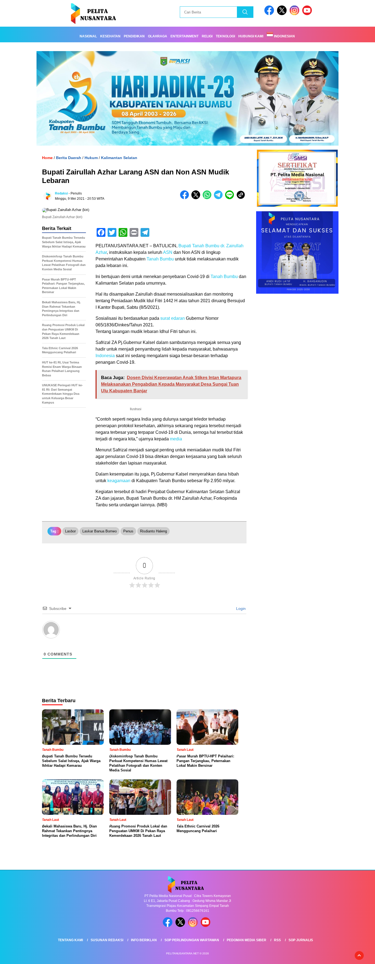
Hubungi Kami (250, 36)
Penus (128, 531)
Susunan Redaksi (107, 940)
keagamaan (118, 480)
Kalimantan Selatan (119, 157)
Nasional (88, 36)
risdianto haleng (153, 531)
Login (240, 608)
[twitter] (283, 14)
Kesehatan (110, 36)
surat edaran (172, 318)
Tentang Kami (70, 940)
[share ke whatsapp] (208, 198)
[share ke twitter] (197, 198)
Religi (207, 36)
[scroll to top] (359, 955)
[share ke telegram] (219, 198)
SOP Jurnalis (301, 940)
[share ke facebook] (185, 198)
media (176, 439)
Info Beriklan (144, 940)
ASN (167, 252)
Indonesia (105, 355)
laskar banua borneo (99, 531)
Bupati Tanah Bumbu (198, 245)
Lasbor (70, 531)
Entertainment (184, 36)
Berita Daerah (68, 157)
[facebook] (270, 14)
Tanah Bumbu (160, 259)
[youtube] (308, 14)
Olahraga (157, 36)
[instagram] (295, 14)
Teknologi (225, 36)
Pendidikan (134, 36)
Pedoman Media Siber (246, 940)
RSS (277, 940)
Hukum (91, 157)
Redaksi (61, 193)
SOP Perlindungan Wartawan (191, 940)
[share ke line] (230, 198)
